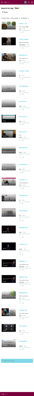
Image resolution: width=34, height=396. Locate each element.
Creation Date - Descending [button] (9, 18)
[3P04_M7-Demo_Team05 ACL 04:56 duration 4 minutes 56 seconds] (9, 133)
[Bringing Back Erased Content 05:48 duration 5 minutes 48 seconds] (9, 229)
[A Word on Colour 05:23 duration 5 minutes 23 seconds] (9, 246)
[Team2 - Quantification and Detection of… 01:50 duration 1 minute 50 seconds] (9, 25)
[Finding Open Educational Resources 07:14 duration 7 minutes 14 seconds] (9, 294)
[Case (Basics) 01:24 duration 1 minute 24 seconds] (9, 88)
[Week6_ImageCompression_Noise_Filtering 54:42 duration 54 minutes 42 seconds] (9, 278)
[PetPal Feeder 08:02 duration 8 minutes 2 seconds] (9, 41)
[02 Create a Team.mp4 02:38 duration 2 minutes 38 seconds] (9, 327)
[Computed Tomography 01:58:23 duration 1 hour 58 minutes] (9, 343)
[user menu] (32, 2)
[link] (25, 2)
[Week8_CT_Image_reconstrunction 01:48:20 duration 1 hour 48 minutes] (9, 263)
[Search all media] (28, 2)
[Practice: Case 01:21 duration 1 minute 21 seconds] (9, 72)
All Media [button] (24, 18)
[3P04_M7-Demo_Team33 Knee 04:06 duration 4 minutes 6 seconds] (9, 118)
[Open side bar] (2, 2)
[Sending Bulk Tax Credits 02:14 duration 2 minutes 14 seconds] (9, 197)
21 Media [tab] (5, 12)
